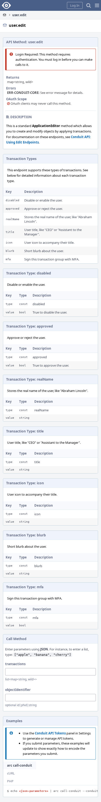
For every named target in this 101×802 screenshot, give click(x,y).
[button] (97, 5)
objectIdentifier (18, 689)
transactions (15, 664)
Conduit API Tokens (50, 733)
